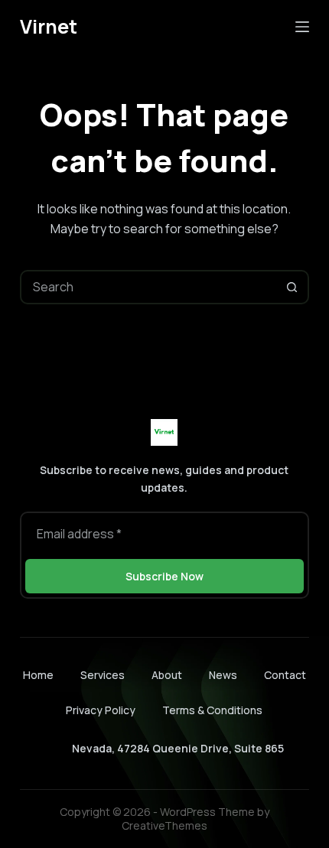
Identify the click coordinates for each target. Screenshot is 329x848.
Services (102, 675)
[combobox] (148, 287)
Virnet (48, 26)
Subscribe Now (164, 576)
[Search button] (292, 287)
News (223, 675)
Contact (285, 675)
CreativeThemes (164, 825)
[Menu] (302, 27)
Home (38, 675)
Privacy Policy (100, 710)
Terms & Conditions (212, 710)
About (166, 675)
